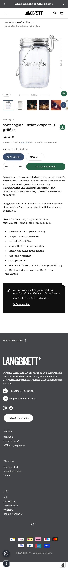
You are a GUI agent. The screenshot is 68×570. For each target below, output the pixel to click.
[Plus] (20, 166)
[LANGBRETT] (34, 13)
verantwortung (12, 471)
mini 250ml (13, 156)
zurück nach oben (13, 340)
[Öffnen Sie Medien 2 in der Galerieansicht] (20, 105)
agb (5, 497)
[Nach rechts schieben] (63, 4)
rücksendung (11, 441)
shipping (25, 142)
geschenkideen (24, 22)
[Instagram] (5, 408)
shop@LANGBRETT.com (22, 398)
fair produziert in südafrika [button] (24, 236)
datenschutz (11, 505)
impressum (10, 501)
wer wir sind (11, 467)
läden (7, 475)
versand (8, 436)
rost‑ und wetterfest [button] (20, 255)
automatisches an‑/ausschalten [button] (26, 246)
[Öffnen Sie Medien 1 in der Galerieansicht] (8, 105)
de (32, 523)
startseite (9, 22)
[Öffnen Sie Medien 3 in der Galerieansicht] (32, 105)
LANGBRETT (24, 553)
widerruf (8, 509)
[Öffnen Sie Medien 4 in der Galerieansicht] (44, 105)
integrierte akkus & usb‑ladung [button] (26, 250)
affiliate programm (14, 445)
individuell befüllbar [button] (20, 241)
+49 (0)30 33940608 (21, 391)
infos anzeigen (21, 304)
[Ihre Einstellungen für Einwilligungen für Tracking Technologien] (62, 564)
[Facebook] (11, 408)
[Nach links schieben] (4, 4)
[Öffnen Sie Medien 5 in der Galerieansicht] (56, 105)
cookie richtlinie (13, 514)
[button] (54, 13)
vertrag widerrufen (18, 418)
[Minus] (6, 166)
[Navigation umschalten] (6, 13)
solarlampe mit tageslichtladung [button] (27, 231)
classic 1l (35, 156)
